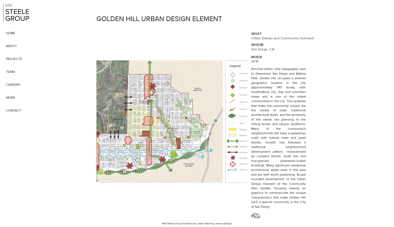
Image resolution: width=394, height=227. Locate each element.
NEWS (10, 97)
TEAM (10, 71)
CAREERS (13, 84)
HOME (10, 33)
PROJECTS (14, 59)
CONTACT (13, 110)
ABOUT (11, 46)
